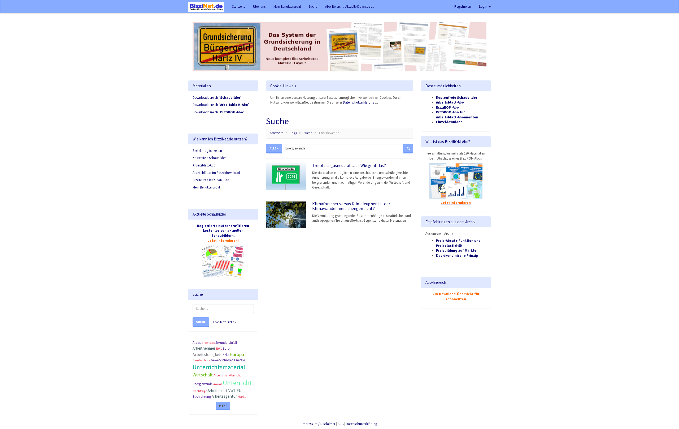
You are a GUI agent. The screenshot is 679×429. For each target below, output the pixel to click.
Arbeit (197, 342)
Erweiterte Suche (223, 322)
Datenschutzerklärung (358, 102)
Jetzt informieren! (223, 240)
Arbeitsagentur (224, 396)
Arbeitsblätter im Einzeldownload (216, 172)
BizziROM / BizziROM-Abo (211, 180)
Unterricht (237, 383)
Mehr (223, 405)
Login (483, 6)
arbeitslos (208, 343)
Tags (293, 133)
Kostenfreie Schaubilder (209, 158)
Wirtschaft (203, 375)
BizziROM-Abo (447, 107)
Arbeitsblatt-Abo (204, 165)
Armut (217, 384)
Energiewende (202, 384)
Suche (201, 322)
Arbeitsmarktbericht (227, 375)
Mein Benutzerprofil (206, 187)
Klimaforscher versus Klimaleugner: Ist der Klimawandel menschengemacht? (351, 206)
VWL (232, 390)
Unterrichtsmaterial (219, 367)
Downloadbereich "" (217, 97)
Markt (242, 396)
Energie (239, 360)
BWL (219, 348)
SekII (226, 355)
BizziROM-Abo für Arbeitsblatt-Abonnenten (457, 114)
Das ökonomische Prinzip (457, 255)
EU (239, 390)
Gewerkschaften (222, 360)
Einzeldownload (449, 122)
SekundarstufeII (226, 342)
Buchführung (202, 396)
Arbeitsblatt (218, 390)
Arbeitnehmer (204, 348)
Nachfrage (200, 391)
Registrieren (462, 6)
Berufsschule (201, 360)
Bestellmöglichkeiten (207, 150)
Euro (226, 348)
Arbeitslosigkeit (207, 354)
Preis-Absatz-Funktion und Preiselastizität (458, 243)
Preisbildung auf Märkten (457, 250)
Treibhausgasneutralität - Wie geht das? (349, 165)
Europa (237, 354)
